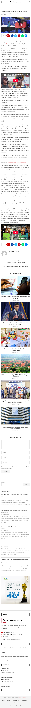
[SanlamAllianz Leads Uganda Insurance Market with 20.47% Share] (15, 416)
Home (3, 700)
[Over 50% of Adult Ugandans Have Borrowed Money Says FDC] (15, 285)
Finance (8, 700)
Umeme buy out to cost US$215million (16, 162)
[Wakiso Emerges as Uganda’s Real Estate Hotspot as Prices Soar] (15, 363)
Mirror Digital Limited (23, 697)
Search (3, 482)
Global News (20, 702)
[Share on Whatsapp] (22, 35)
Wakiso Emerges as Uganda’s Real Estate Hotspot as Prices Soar (15, 660)
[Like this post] (8, 35)
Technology (24, 700)
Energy (9, 702)
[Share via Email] (26, 35)
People (14, 702)
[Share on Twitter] (15, 35)
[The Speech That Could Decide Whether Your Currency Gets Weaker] (15, 311)
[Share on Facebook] (12, 35)
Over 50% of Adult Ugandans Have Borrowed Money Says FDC (14, 647)
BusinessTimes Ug (10, 13)
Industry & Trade (16, 700)
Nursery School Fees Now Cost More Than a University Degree (14, 656)
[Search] (29, 2)
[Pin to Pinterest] (19, 35)
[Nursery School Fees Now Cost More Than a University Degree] (15, 337)
